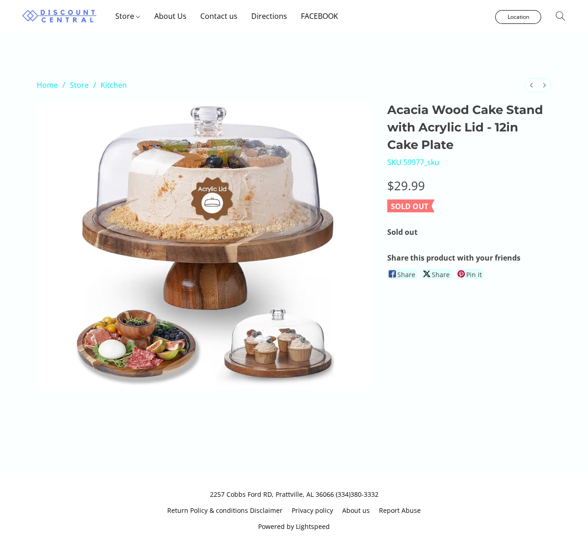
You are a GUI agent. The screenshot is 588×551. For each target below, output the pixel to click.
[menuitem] (531, 85)
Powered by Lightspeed (294, 526)
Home (47, 85)
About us (356, 510)
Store (125, 16)
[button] (59, 16)
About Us (170, 16)
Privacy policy (312, 510)
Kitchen (114, 85)
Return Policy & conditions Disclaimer (225, 510)
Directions (269, 16)
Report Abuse (400, 510)
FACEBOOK (319, 16)
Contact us (218, 16)
